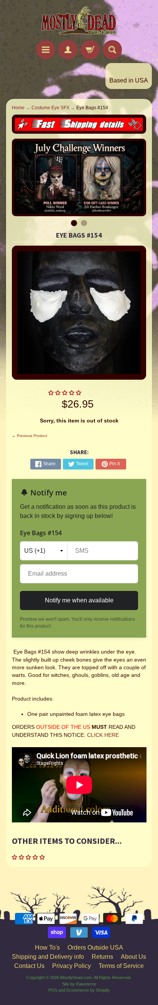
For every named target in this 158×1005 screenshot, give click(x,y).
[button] (65, 393)
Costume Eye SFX (50, 107)
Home (18, 107)
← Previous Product (29, 436)
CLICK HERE (103, 735)
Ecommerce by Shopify (88, 990)
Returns (102, 956)
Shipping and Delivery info (48, 956)
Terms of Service (121, 966)
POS (52, 990)
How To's (47, 947)
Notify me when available (79, 600)
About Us (133, 956)
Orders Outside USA (95, 947)
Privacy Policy (71, 966)
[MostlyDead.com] (79, 21)
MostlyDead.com (76, 977)
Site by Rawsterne (79, 984)
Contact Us (29, 966)
